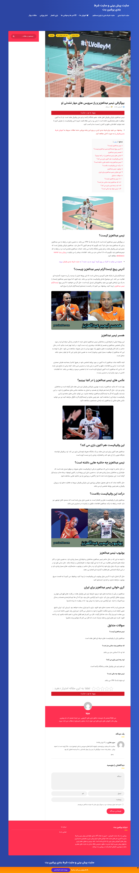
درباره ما (63, 827)
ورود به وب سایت (88, 113)
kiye (88, 713)
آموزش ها (83, 15)
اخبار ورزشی (44, 15)
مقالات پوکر (33, 15)
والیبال (51, 35)
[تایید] (14, 36)
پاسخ (112, 755)
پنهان (115, 142)
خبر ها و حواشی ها (67, 15)
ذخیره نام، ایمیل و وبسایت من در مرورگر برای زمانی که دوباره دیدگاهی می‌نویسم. (99, 804)
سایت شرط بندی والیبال (71, 261)
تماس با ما (62, 832)
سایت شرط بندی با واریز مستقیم (104, 15)
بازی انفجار (54, 15)
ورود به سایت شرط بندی (60, 870)
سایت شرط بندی (123, 15)
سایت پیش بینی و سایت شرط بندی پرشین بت (111, 8)
